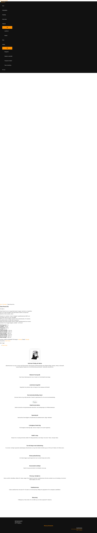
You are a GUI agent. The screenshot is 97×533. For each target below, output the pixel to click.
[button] (6, 24)
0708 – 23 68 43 (79, 530)
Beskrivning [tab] (4, 345)
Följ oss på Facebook (48, 525)
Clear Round (7, 340)
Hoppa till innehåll (4, 0)
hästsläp (27, 339)
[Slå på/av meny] (7, 27)
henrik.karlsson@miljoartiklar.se (76, 529)
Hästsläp (5, 304)
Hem (1, 304)
